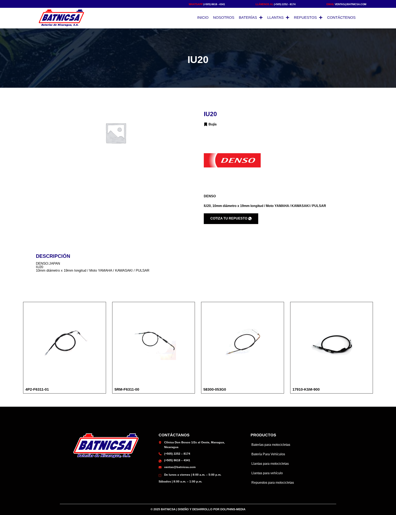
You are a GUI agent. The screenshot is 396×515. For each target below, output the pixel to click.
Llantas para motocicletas (270, 463)
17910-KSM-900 (306, 389)
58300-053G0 (214, 389)
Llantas (275, 17)
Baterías (248, 17)
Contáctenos (341, 17)
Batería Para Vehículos (268, 454)
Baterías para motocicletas (270, 444)
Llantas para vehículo (267, 473)
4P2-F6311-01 (37, 389)
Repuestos (305, 17)
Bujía (213, 124)
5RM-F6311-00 (126, 389)
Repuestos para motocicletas (272, 482)
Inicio (203, 17)
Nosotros (223, 17)
